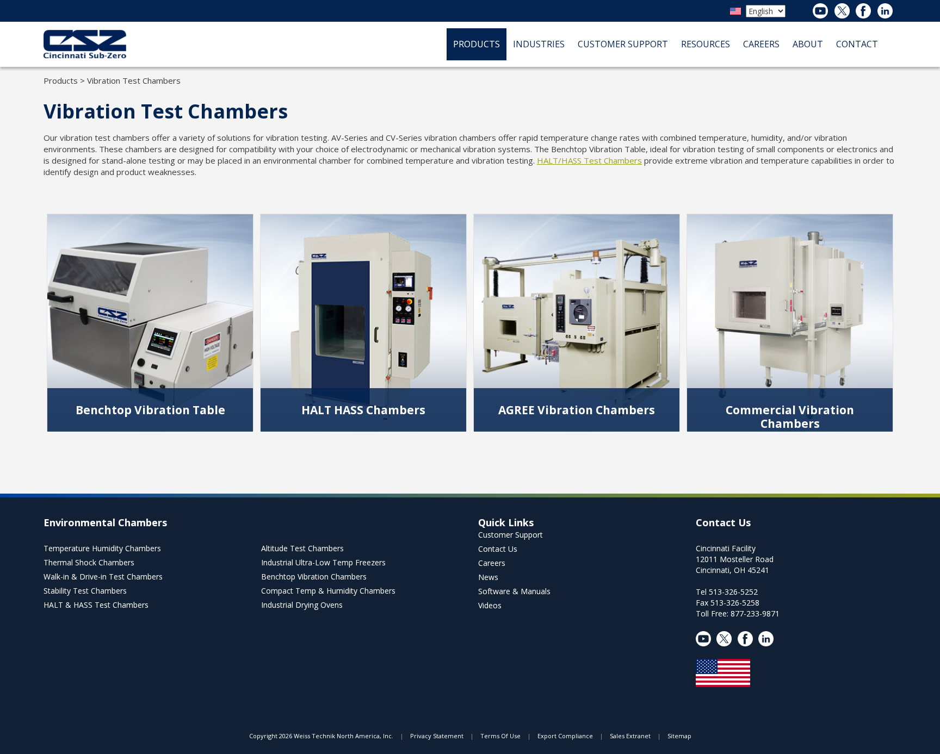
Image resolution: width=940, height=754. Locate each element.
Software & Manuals (514, 591)
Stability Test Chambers (85, 590)
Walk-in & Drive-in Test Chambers (103, 576)
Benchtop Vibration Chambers (314, 576)
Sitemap (679, 736)
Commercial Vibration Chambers (790, 417)
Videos (490, 605)
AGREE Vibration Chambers (576, 410)
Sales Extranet (630, 736)
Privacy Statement (436, 736)
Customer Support (510, 534)
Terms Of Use (500, 736)
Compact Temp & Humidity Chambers (328, 590)
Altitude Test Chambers (302, 548)
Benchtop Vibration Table (150, 410)
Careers (491, 563)
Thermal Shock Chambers (89, 562)
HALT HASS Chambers (363, 410)
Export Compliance (565, 736)
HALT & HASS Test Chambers (96, 605)
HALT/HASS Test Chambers (589, 160)
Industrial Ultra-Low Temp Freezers (323, 562)
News (488, 577)
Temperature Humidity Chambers (102, 548)
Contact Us (497, 549)
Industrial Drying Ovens (302, 605)
